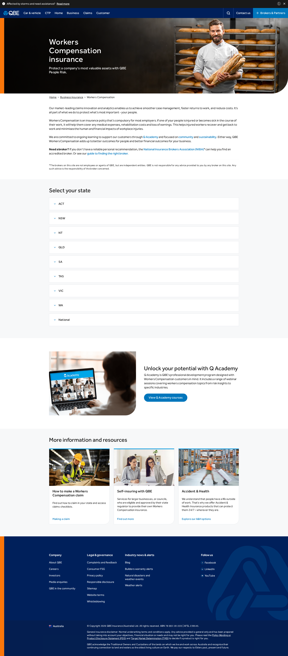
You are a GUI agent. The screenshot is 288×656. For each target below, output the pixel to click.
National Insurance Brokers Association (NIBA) (174, 149)
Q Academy (150, 137)
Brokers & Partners (272, 13)
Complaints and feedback (102, 562)
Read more (63, 3)
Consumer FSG (96, 569)
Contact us (243, 13)
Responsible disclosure (100, 582)
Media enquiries (58, 582)
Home (52, 97)
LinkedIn (210, 569)
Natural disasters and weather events (137, 577)
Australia (58, 626)
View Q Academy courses (166, 397)
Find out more (125, 519)
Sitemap (92, 588)
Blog (127, 562)
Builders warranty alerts (139, 569)
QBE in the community (62, 588)
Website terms (95, 595)
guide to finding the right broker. (107, 153)
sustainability (207, 137)
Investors (54, 575)
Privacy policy (95, 575)
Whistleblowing (96, 601)
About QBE (55, 562)
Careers (54, 569)
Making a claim (61, 519)
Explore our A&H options (196, 519)
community (185, 137)
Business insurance (71, 97)
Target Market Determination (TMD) (150, 638)
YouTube (210, 575)
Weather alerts (133, 585)
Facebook (210, 562)
